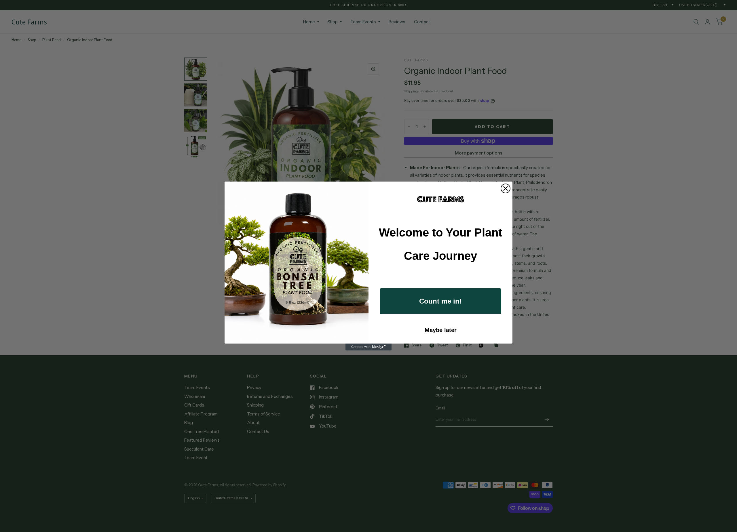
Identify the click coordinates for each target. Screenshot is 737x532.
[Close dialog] (505, 188)
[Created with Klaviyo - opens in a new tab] (368, 347)
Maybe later (441, 330)
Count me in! (440, 301)
